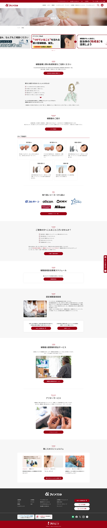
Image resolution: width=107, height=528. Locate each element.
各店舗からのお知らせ (74, 1)
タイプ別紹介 (53, 129)
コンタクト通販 (102, 1)
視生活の (80, 5)
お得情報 (72, 5)
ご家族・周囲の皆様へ (53, 253)
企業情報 (86, 1)
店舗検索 (44, 5)
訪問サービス (67, 328)
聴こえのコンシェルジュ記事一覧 (53, 478)
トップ (18, 27)
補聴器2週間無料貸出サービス (53, 381)
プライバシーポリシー (61, 504)
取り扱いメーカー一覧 (53, 213)
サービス (32, 502)
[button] (31, 42)
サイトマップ (59, 506)
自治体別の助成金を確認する (53, 73)
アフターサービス (53, 432)
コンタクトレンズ (21, 506)
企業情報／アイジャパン (62, 499)
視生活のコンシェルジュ (45, 502)
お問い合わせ (59, 502)
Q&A (82, 1)
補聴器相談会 (53, 279)
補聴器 (18, 504)
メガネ (18, 502)
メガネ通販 (96, 1)
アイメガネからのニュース (63, 1)
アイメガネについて (44, 499)
